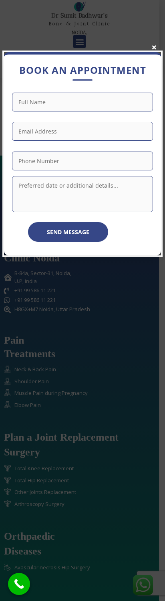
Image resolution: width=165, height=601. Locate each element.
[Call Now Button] (19, 584)
